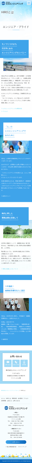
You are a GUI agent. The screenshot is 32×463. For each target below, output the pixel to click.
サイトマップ (22, 446)
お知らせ (9, 400)
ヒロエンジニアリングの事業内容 (12, 108)
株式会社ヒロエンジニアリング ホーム (10, 390)
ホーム (3, 398)
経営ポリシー (6, 196)
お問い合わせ (16, 400)
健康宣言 (5, 339)
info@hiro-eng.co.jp (18, 425)
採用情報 (3, 400)
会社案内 (20, 398)
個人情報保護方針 (11, 446)
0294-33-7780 (15, 421)
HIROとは (8, 398)
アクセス (5, 111)
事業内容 (14, 398)
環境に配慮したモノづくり (10, 269)
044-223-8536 (18, 437)
